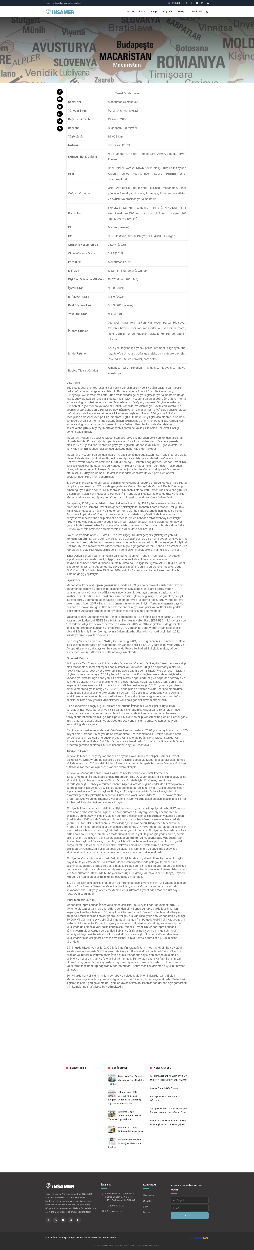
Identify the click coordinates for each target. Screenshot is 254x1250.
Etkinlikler (147, 1201)
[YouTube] (197, 2)
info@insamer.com (114, 1211)
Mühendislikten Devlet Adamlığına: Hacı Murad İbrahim (125, 1143)
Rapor (142, 11)
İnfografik (167, 11)
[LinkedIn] (208, 2)
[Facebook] (186, 2)
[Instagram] (202, 2)
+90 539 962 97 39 (114, 1205)
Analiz (130, 11)
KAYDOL (190, 1215)
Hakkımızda (148, 1195)
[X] (191, 2)
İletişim (146, 1212)
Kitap (154, 11)
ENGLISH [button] (175, 3)
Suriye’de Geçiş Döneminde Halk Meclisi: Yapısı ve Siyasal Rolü (125, 1115)
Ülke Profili (196, 11)
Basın (145, 1206)
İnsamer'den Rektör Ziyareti (164, 1088)
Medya (181, 11)
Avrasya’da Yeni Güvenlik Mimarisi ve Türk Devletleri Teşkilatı (126, 1080)
